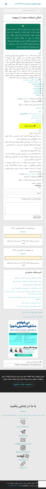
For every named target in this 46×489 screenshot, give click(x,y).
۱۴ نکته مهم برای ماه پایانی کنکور (31, 303)
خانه (41, 11)
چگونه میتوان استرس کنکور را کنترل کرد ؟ (29, 306)
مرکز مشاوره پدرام (28, 4)
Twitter (37, 86)
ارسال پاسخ (29, 126)
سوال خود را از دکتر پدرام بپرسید (33, 317)
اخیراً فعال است (36, 122)
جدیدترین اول (36, 116)
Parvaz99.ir (23, 468)
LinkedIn (36, 93)
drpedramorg (23, 460)
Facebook (36, 84)
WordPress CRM (15, 485)
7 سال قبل (26, 98)
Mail (37, 95)
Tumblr (37, 91)
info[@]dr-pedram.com (23, 444)
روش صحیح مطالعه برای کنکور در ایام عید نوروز (27, 281)
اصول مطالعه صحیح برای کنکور (32, 284)
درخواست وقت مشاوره (23, 384)
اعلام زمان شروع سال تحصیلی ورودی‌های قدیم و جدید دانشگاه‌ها (25, 298)
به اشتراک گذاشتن (34, 82)
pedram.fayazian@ (23, 452)
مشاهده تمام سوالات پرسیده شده (32, 312)
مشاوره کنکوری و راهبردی (31, 80)
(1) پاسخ (38, 108)
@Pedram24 (23, 436)
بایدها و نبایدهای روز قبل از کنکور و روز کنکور (28, 278)
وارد (23, 104)
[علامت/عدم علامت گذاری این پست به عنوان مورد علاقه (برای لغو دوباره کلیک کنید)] (40, 53)
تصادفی (38, 120)
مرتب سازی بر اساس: (30, 113)
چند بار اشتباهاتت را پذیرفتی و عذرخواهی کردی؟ (27, 288)
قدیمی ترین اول (36, 118)
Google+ (36, 89)
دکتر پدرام (34, 174)
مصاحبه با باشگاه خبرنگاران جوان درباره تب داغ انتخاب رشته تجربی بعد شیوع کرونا (23, 292)
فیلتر (39, 111)
